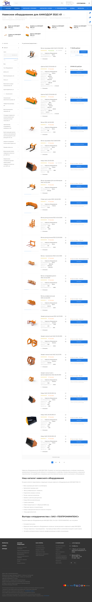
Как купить (39, 542)
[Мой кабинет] (89, 3)
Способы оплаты (40, 545)
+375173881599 (80, 3)
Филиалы (5, 542)
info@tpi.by (75, 546)
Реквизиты (58, 560)
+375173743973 (46, 595)
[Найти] (62, 3)
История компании (60, 545)
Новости (58, 549)
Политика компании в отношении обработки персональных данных (61, 557)
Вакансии (58, 553)
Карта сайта (59, 562)
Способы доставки (40, 547)
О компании (60, 542)
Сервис (4, 545)
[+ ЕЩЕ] (87, 8)
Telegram (71, 562)
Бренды (4, 548)
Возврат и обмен (40, 549)
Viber (74, 562)
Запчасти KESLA (21, 563)
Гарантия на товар (40, 551)
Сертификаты (59, 547)
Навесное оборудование (23, 550)
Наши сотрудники (60, 551)
